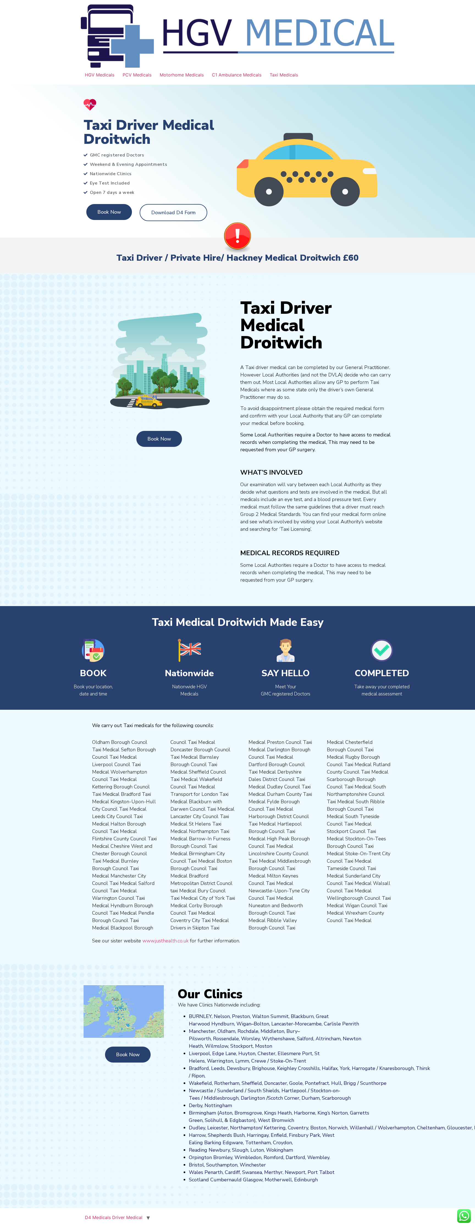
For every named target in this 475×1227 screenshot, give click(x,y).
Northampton (245, 1127)
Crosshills (309, 1068)
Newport (295, 1172)
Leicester (217, 1127)
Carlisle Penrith (341, 1023)
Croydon (282, 1142)
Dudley (197, 1127)
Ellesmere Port (295, 1053)
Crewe (258, 1061)
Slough (239, 1150)
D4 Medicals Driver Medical (113, 1217)
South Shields (263, 1090)
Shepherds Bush (226, 1135)
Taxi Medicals (284, 75)
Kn (382, 1068)
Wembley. (318, 1157)
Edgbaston (241, 1120)
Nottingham (218, 1105)
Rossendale (226, 1038)
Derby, (196, 1105)
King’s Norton (332, 1113)
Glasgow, (253, 1179)
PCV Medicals (137, 75)
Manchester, (202, 1031)
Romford (273, 1157)
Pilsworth (200, 1038)
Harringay (258, 1135)
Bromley (222, 1157)
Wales (196, 1172)
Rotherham (226, 1083)
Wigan (243, 1023)
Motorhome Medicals (182, 75)
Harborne (304, 1113)
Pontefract (317, 1083)
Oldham (226, 1031)
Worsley (250, 1038)
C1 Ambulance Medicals (236, 75)
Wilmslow (216, 1046)
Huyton (246, 1053)
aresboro (395, 1068)
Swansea (252, 1172)
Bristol (196, 1165)
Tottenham (258, 1142)
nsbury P (303, 1135)
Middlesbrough (221, 1098)
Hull (336, 1083)
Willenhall (362, 1127)
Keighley (287, 1068)
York (345, 1068)
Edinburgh (306, 1179)
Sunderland (230, 1090)
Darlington (253, 1098)
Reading (198, 1150)
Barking (212, 1142)
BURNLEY (200, 1016)
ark (316, 1135)
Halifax (330, 1068)
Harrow (197, 1135)
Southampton (222, 1165)
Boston (318, 1127)
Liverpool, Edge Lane (212, 1053)
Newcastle (201, 1090)
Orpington (200, 1157)
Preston (241, 1016)
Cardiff (232, 1172)
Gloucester (459, 1127)
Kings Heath (278, 1113)
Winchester (253, 1165)
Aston (225, 1113)
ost (263, 1046)
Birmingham (202, 1113)
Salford (305, 1038)
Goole (296, 1083)
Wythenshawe (278, 1038)
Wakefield (200, 1083)
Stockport (241, 1046)
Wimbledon (247, 1157)
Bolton (261, 1023)
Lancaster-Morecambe (296, 1023)
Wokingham (279, 1150)
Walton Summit (270, 1016)
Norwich (337, 1127)
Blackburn (302, 1016)
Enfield (279, 1135)
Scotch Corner (283, 1098)
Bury (291, 1031)
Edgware (233, 1142)
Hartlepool (293, 1090)
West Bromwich (276, 1120)
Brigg (350, 1083)
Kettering (274, 1127)
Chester (266, 1053)
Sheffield (252, 1083)
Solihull (213, 1120)
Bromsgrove (248, 1113)
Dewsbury (238, 1068)
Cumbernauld (226, 1179)
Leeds (218, 1068)
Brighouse (263, 1068)
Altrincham (328, 1038)
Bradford (199, 1068)
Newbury (219, 1150)
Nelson (222, 1016)
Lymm (242, 1061)
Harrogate (363, 1068)
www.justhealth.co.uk (165, 940)
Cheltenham (431, 1127)
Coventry (298, 1127)
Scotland (199, 1179)
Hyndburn (222, 1023)
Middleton (272, 1031)
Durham (311, 1098)
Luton (257, 1150)
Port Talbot (321, 1172)
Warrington (220, 1061)
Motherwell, (279, 1179)
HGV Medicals (99, 75)
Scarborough (336, 1098)
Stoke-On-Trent (288, 1061)
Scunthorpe (373, 1083)
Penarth (214, 1172)
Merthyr (273, 1172)
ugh (409, 1068)
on (269, 1046)
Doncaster (275, 1083)
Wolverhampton (396, 1127)
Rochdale (248, 1031)
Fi (291, 1135)
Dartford (295, 1157)
